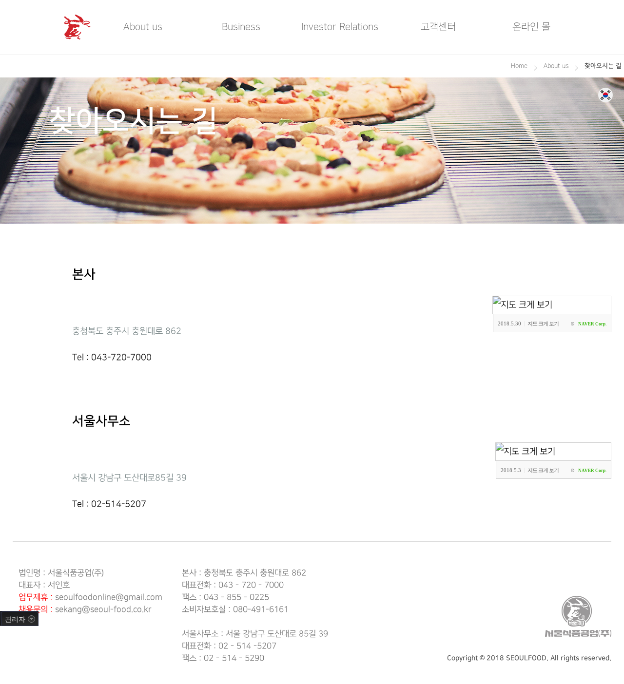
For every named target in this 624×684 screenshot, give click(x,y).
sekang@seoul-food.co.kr (103, 609)
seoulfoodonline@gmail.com (108, 597)
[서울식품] (79, 26)
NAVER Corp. (592, 324)
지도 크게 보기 (543, 323)
